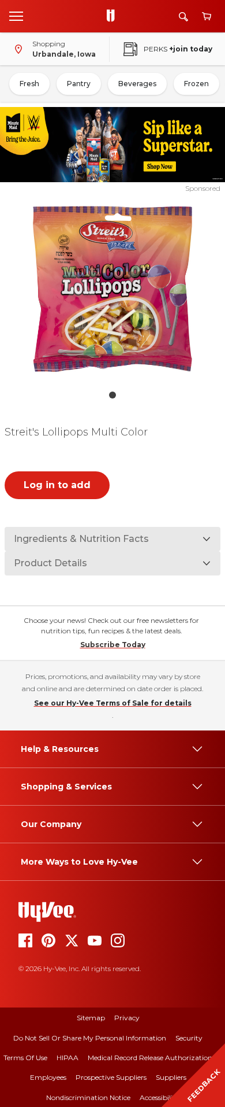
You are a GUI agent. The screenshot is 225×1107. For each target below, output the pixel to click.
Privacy (127, 1017)
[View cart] (206, 16)
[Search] (183, 16)
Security (188, 1038)
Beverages (137, 83)
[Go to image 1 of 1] (112, 395)
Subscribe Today (112, 644)
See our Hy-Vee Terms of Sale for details (113, 703)
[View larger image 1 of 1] (113, 288)
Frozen (196, 83)
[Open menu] (16, 16)
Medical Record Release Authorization (150, 1057)
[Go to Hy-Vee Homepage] (114, 16)
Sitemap (91, 1017)
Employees (48, 1077)
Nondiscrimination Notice (88, 1097)
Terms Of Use (25, 1057)
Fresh (29, 83)
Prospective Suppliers (111, 1077)
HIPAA (67, 1057)
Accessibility (159, 1097)
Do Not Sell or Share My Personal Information (89, 1038)
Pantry (79, 83)
